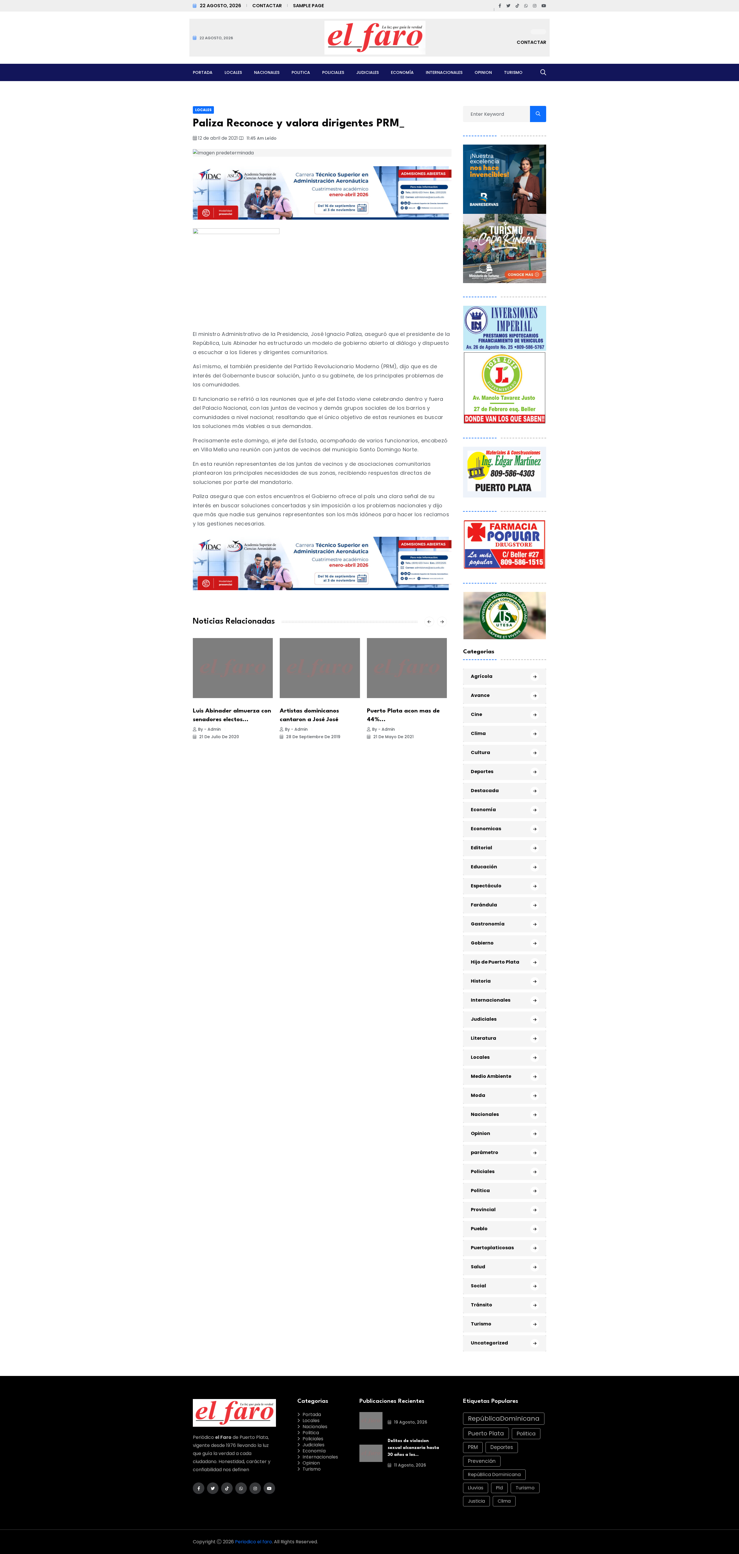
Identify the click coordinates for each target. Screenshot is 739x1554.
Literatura (483, 1038)
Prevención (482, 1461)
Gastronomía (488, 924)
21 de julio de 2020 (218, 737)
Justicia (476, 1501)
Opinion (483, 72)
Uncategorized (489, 1343)
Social (478, 1285)
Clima (478, 733)
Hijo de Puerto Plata (495, 962)
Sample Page (308, 5)
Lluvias (475, 1487)
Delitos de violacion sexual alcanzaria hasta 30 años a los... (413, 1448)
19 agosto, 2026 (410, 1422)
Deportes (482, 771)
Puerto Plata (486, 1433)
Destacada (485, 790)
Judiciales (367, 72)
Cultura (480, 752)
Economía (402, 72)
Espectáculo (486, 885)
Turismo (513, 72)
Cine (476, 714)
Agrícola (481, 676)
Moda (478, 1095)
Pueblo (479, 1228)
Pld (499, 1487)
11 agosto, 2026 (409, 1465)
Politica (301, 72)
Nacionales (266, 72)
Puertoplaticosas (492, 1247)
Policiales (333, 72)
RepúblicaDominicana (504, 1418)
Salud (478, 1266)
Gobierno (482, 943)
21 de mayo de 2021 (393, 737)
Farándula (484, 905)
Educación (484, 866)
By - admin (209, 729)
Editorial (481, 847)
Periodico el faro (253, 1541)
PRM (473, 1447)
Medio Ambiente (491, 1076)
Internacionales (444, 72)
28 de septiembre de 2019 (312, 737)
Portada (202, 72)
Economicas (486, 828)
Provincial (483, 1209)
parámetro (484, 1152)
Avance (480, 695)
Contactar (267, 5)
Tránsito (481, 1304)
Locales (233, 72)
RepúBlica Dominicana (494, 1474)
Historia (481, 981)
